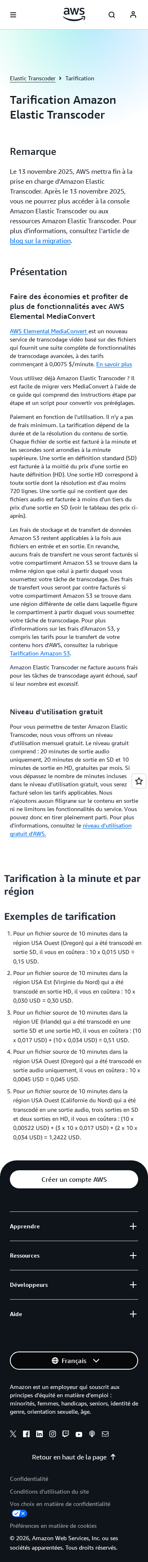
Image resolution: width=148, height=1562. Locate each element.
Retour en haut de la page (69, 1457)
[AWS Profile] (133, 15)
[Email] (105, 1435)
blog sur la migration (40, 240)
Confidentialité (29, 1478)
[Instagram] (52, 1435)
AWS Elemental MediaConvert (49, 330)
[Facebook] (26, 1435)
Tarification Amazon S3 (40, 653)
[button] (74, 1179)
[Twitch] (65, 1435)
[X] (13, 1435)
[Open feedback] (139, 781)
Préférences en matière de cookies (53, 1525)
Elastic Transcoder (33, 78)
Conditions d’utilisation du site (49, 1491)
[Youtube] (79, 1435)
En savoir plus (114, 363)
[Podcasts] (92, 1435)
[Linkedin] (39, 1435)
